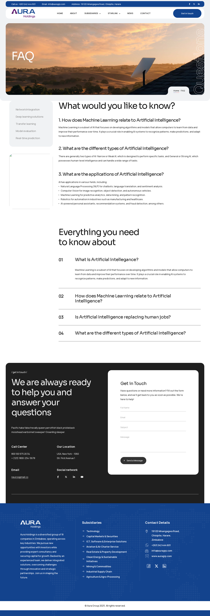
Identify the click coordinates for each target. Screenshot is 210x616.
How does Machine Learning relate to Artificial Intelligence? (123, 299)
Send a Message (135, 460)
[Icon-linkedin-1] (164, 566)
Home (176, 90)
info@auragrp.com (56, 4)
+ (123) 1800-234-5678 (23, 458)
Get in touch (187, 13)
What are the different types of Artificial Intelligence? (130, 333)
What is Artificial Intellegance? (106, 259)
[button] (130, 260)
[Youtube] (82, 477)
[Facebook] (189, 4)
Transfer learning (26, 123)
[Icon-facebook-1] (148, 566)
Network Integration (28, 109)
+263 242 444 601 (27, 4)
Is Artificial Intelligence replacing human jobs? (123, 317)
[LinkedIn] (199, 4)
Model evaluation (26, 131)
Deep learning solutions (29, 116)
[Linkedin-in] (74, 477)
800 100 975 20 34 (20, 453)
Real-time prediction (28, 138)
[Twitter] (194, 4)
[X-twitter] (66, 477)
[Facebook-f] (58, 477)
